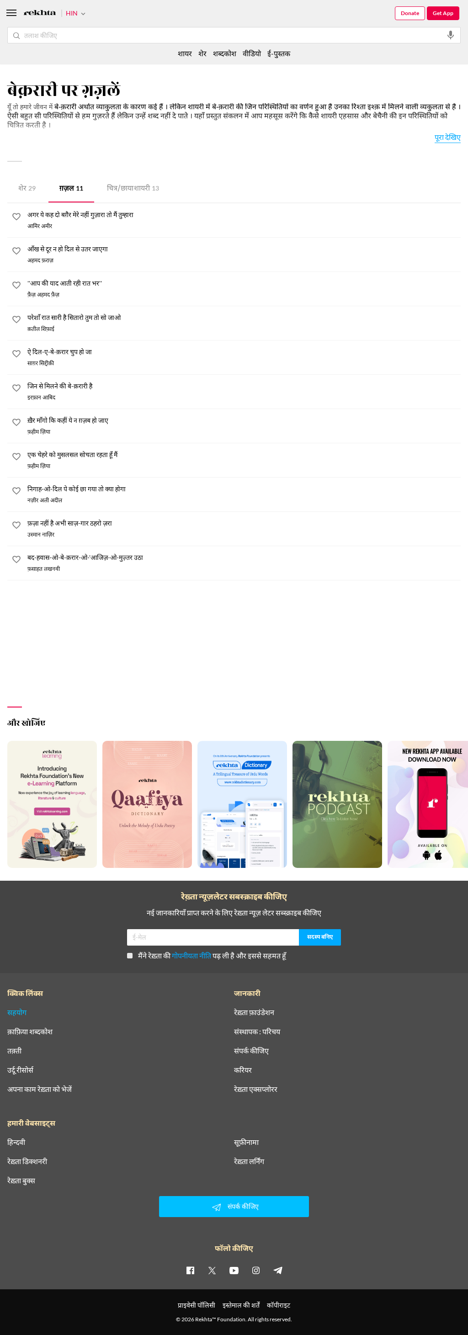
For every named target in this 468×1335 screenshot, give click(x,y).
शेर (27, 189)
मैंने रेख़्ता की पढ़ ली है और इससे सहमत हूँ (212, 955)
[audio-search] (450, 35)
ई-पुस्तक (278, 53)
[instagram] (256, 1270)
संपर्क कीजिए (251, 1050)
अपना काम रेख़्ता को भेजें (39, 1089)
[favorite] (16, 218)
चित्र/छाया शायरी (133, 189)
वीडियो (252, 53)
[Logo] (40, 14)
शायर (185, 53)
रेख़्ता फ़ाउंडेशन (254, 1012)
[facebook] (190, 1270)
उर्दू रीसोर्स (20, 1070)
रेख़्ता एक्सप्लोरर (255, 1089)
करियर (243, 1070)
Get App (443, 13)
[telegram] (278, 1270)
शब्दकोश (224, 53)
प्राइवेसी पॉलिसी (196, 1305)
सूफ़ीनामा (246, 1142)
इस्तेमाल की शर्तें (241, 1305)
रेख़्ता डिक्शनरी (27, 1161)
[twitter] (212, 1270)
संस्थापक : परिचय (257, 1031)
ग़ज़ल (71, 189)
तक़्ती (14, 1050)
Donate (410, 13)
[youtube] (234, 1270)
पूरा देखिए (448, 137)
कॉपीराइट (278, 1305)
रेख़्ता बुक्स (21, 1180)
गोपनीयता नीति (191, 955)
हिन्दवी (16, 1142)
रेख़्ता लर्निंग (249, 1161)
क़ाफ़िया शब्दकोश (30, 1031)
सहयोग (17, 1012)
